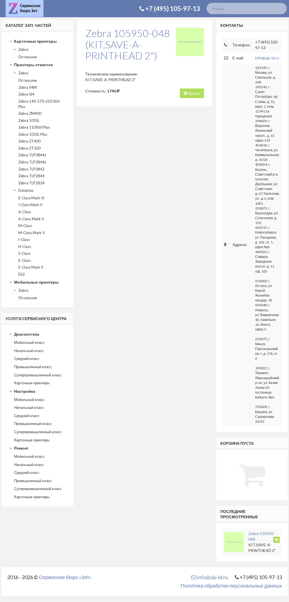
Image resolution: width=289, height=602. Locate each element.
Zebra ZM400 (29, 113)
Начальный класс (29, 350)
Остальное (27, 57)
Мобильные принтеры (36, 282)
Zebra (22, 49)
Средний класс (27, 358)
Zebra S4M (27, 87)
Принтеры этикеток (33, 64)
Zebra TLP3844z (32, 155)
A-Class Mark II (31, 219)
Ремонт (21, 448)
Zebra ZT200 (29, 148)
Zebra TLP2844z (32, 162)
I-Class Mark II (30, 204)
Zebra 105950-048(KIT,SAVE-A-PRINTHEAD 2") (127, 44)
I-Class (24, 239)
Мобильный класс (29, 342)
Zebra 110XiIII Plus (34, 127)
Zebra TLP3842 (31, 169)
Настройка (24, 391)
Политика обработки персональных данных (231, 585)
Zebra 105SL (29, 120)
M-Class (25, 225)
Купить (193, 93)
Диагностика (26, 334)
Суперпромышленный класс (38, 375)
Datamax (25, 190)
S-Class (24, 253)
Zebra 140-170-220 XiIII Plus (39, 104)
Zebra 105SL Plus (32, 134)
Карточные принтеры (35, 41)
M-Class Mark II (31, 232)
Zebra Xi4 (26, 94)
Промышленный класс (33, 366)
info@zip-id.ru (267, 57)
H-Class (24, 246)
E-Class (24, 260)
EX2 (21, 274)
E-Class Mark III (31, 198)
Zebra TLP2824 (31, 183)
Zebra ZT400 (29, 141)
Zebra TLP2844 (31, 176)
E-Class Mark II (30, 267)
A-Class (24, 212)
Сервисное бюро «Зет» (65, 577)
